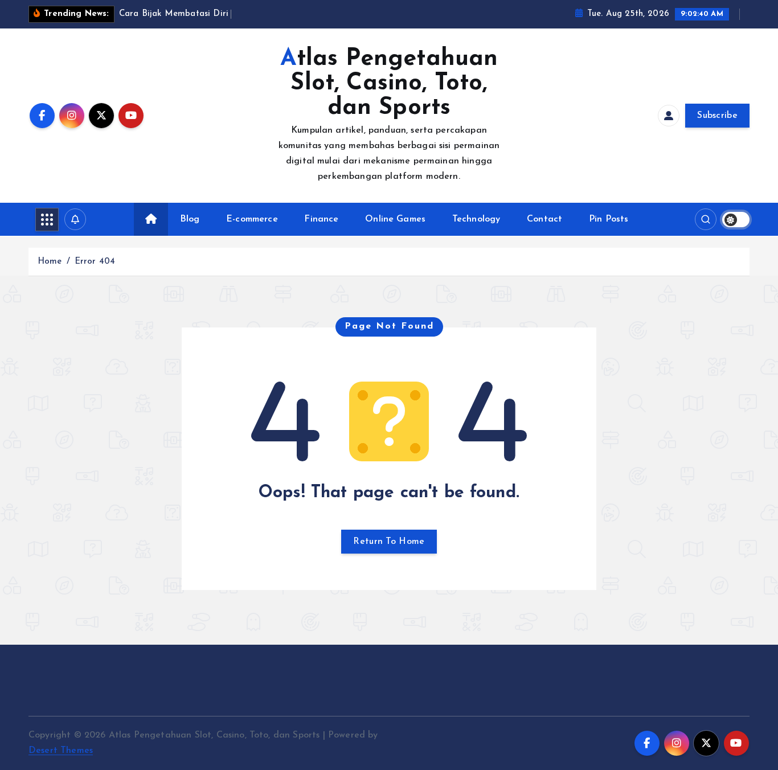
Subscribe (717, 115)
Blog (190, 219)
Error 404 (95, 261)
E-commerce (252, 219)
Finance (321, 219)
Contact (544, 219)
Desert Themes (60, 750)
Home (50, 261)
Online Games (395, 219)
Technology (476, 219)
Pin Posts (608, 219)
